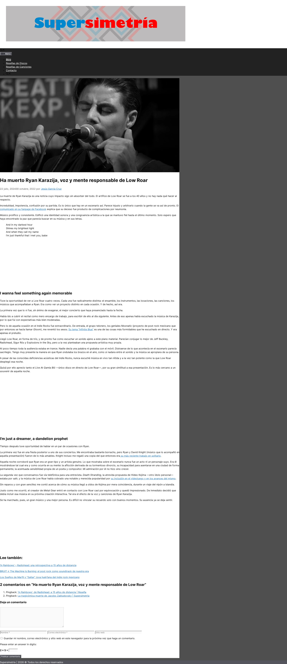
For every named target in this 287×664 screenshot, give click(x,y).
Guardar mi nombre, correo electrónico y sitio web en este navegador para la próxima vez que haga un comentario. (69, 638)
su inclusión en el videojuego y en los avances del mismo (143, 478)
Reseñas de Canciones (18, 66)
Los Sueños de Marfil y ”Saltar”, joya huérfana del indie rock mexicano (40, 577)
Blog (8, 59)
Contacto (11, 70)
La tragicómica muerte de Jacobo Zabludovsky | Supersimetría (53, 595)
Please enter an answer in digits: (18, 644)
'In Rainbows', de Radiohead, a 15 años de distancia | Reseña (52, 592)
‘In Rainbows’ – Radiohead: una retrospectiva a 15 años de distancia (38, 565)
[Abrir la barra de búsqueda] (2, 50)
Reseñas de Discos (16, 63)
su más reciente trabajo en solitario (140, 455)
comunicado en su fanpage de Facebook (23, 209)
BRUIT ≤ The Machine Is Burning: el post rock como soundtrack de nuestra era (44, 571)
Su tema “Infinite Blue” (80, 329)
